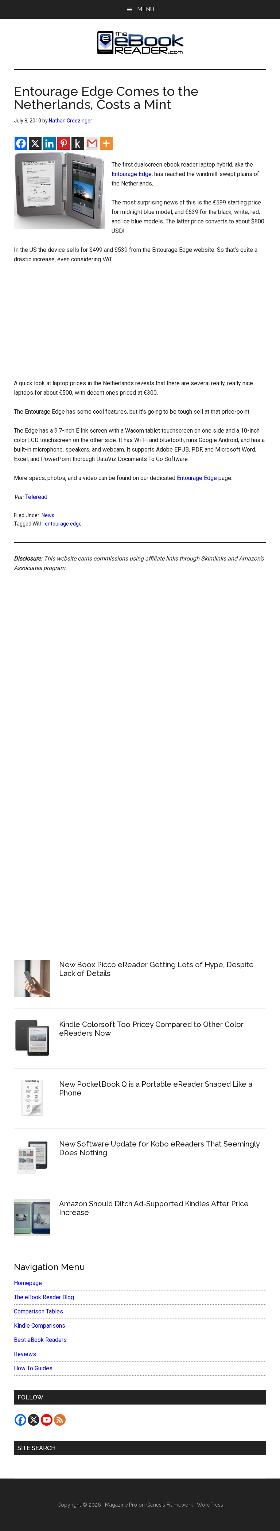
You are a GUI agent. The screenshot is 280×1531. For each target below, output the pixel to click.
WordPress (210, 1505)
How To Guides (33, 1368)
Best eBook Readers (40, 1339)
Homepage (28, 1283)
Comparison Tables (38, 1311)
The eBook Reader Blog (44, 1297)
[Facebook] (21, 143)
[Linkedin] (49, 143)
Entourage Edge (132, 174)
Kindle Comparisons (39, 1325)
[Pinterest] (63, 143)
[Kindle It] (77, 143)
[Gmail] (92, 143)
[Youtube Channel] (46, 1420)
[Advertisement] (140, 325)
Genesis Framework (169, 1505)
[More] (106, 143)
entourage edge (63, 524)
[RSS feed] (60, 1420)
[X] (35, 143)
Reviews (25, 1354)
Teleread (36, 496)
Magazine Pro (121, 1505)
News (48, 515)
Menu (145, 9)
